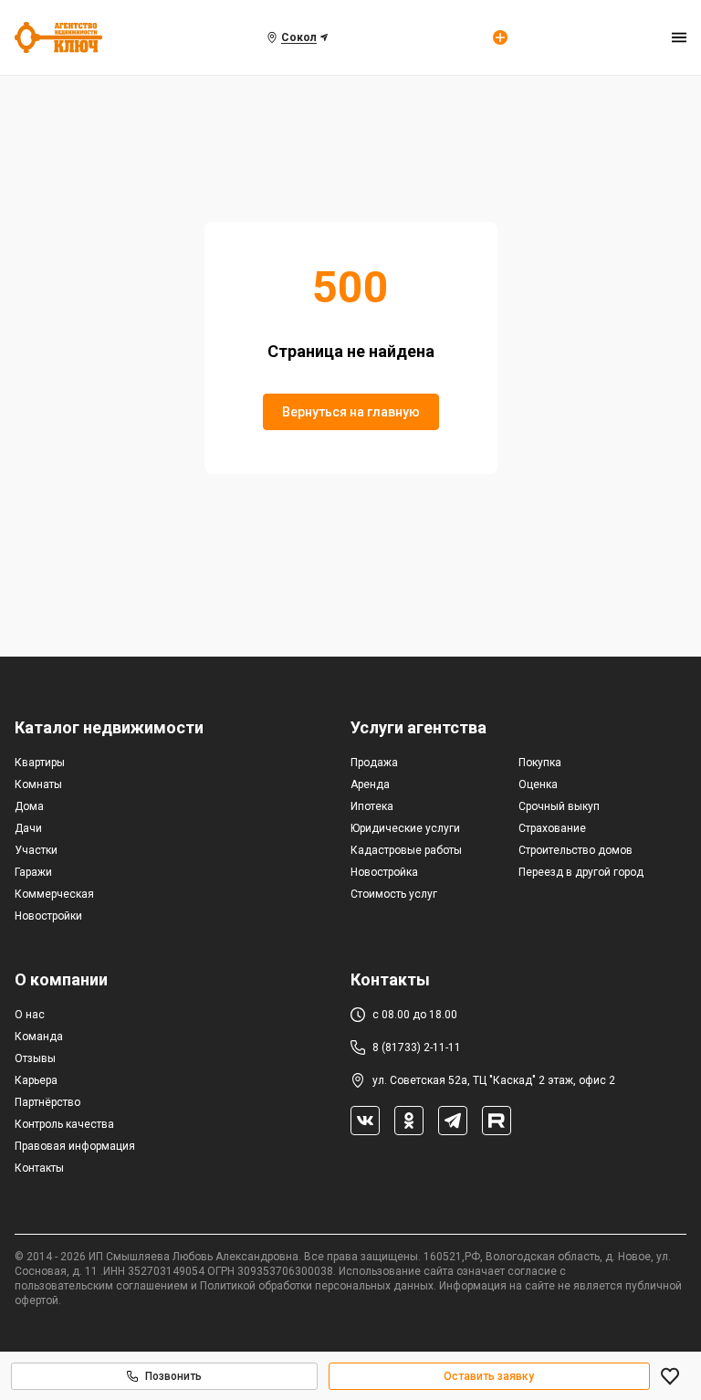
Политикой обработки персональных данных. (318, 1285)
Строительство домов (575, 850)
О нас (30, 1014)
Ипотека (371, 806)
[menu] (679, 37)
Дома (29, 806)
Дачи (28, 828)
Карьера (36, 1080)
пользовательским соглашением (101, 1285)
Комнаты (38, 784)
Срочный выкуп (559, 806)
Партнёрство (47, 1102)
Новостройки (48, 916)
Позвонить (173, 1376)
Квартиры (40, 762)
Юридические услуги (405, 828)
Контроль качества (64, 1124)
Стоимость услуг (393, 894)
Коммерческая (54, 894)
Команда (39, 1036)
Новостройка (384, 872)
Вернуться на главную (351, 412)
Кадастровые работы (406, 850)
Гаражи (33, 872)
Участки (36, 850)
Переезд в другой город (580, 872)
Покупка (539, 762)
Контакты (39, 1168)
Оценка (538, 784)
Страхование (552, 828)
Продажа (374, 762)
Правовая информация (75, 1146)
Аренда (370, 784)
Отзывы (35, 1058)
